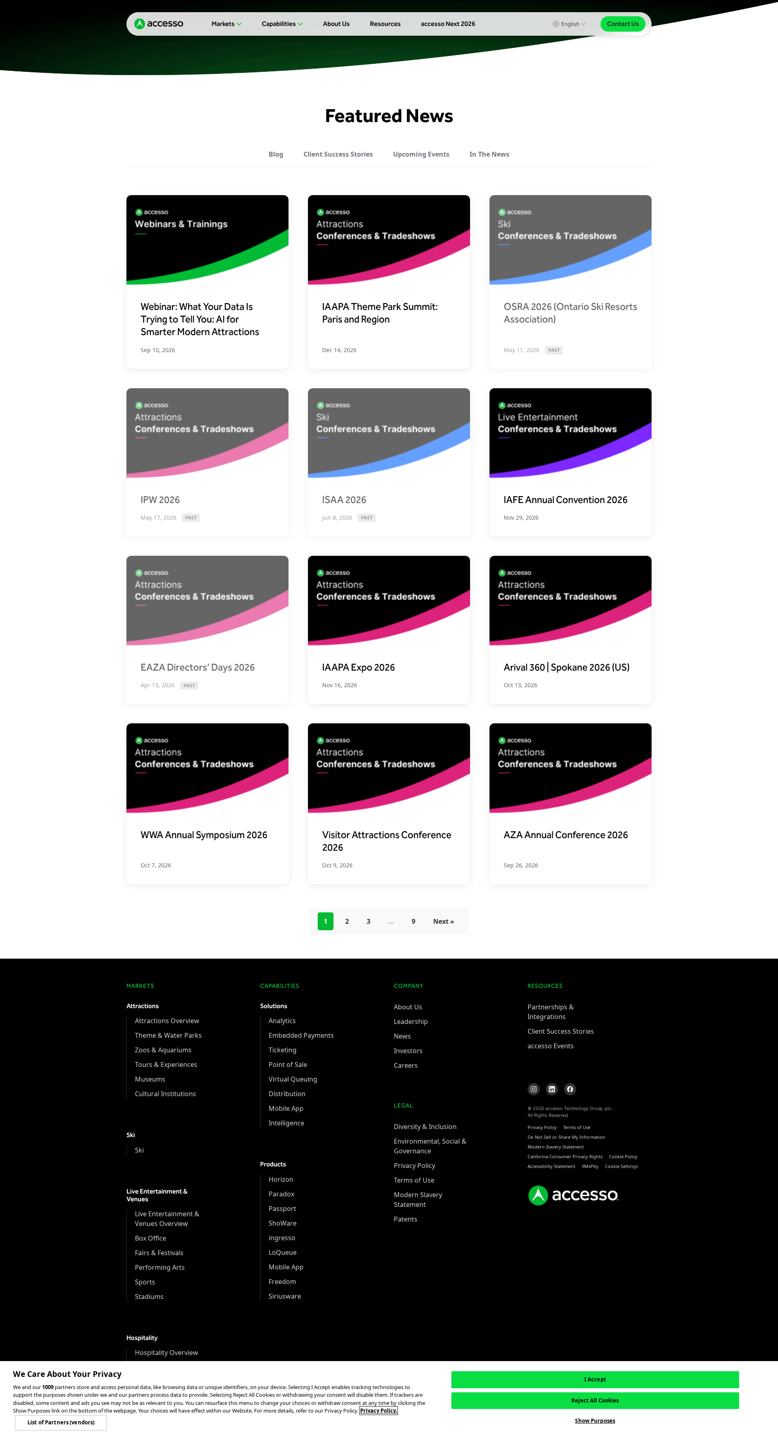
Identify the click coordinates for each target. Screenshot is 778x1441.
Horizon (281, 1179)
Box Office (150, 1238)
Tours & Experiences (166, 1064)
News (402, 1036)
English (570, 24)
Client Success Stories (338, 154)
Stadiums (149, 1296)
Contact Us (623, 24)
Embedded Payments (301, 1035)
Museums (150, 1079)
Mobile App (286, 1108)
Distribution (287, 1093)
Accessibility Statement (551, 1166)
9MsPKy (590, 1166)
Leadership (411, 1021)
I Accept (595, 1379)
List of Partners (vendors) (61, 1422)
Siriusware (285, 1296)
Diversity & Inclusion (425, 1126)
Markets (223, 24)
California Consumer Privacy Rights (565, 1156)
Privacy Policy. (378, 1410)
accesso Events (551, 1045)
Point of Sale (288, 1064)
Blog (276, 154)
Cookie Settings (621, 1166)
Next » (443, 921)
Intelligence (286, 1122)
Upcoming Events (421, 154)
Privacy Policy (414, 1165)
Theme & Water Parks (168, 1035)
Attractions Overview (167, 1020)
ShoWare (283, 1223)
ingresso (282, 1237)
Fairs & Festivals (159, 1252)
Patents (405, 1219)
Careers (406, 1065)
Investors (408, 1050)
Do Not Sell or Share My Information (566, 1137)
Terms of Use (414, 1180)
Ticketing (283, 1049)
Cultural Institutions (165, 1093)
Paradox (281, 1193)
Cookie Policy (623, 1156)
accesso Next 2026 (448, 24)
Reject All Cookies (595, 1400)
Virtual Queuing (293, 1079)
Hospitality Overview (166, 1352)
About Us (336, 24)
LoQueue (283, 1252)
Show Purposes (595, 1420)
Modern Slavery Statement (556, 1147)
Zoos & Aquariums (163, 1049)
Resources (385, 24)
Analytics (282, 1020)
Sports (145, 1282)
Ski (139, 1150)
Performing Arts (160, 1267)
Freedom (282, 1281)
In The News (489, 154)
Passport (282, 1208)
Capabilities (279, 24)
